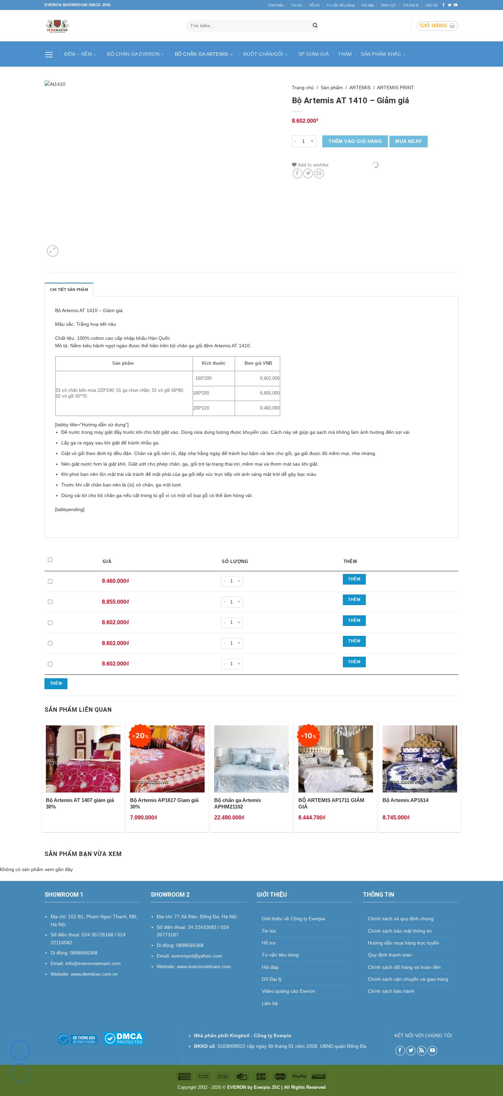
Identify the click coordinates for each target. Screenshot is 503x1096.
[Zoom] (53, 251)
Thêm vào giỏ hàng (355, 141)
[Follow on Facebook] (444, 5)
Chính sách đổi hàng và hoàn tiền (404, 967)
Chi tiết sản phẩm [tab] (69, 290)
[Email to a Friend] (319, 173)
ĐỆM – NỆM (78, 54)
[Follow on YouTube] (455, 5)
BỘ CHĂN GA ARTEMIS (201, 54)
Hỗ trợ (314, 5)
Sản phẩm (332, 87)
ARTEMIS (360, 87)
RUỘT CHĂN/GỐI (263, 54)
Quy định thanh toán (390, 955)
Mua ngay (408, 141)
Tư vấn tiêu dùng (340, 5)
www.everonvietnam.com (204, 966)
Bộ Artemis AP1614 (405, 800)
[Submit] (315, 26)
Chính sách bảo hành (391, 991)
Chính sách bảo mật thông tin (400, 931)
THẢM (345, 54)
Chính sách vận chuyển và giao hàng (408, 979)
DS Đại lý (411, 5)
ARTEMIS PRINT (395, 87)
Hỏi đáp (367, 5)
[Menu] (49, 54)
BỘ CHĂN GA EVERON (133, 54)
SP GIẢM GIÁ (313, 54)
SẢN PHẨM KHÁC (381, 54)
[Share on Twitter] (308, 173)
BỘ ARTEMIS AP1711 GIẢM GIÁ (331, 803)
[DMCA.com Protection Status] (123, 1038)
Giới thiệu (276, 5)
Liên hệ (431, 5)
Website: (167, 966)
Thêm (354, 579)
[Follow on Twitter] (450, 5)
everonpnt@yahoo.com (196, 956)
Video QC (389, 5)
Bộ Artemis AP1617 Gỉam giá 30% (164, 803)
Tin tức (296, 5)
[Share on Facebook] (297, 173)
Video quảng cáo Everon (288, 991)
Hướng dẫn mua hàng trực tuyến (403, 943)
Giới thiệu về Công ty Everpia (293, 918)
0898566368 (190, 945)
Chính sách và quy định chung (401, 918)
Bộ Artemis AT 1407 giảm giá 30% (80, 803)
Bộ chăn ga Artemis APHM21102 (237, 803)
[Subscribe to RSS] (422, 1051)
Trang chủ (303, 87)
